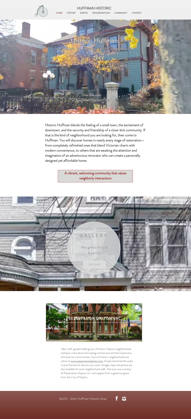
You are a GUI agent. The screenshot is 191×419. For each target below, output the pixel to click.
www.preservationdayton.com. (87, 361)
